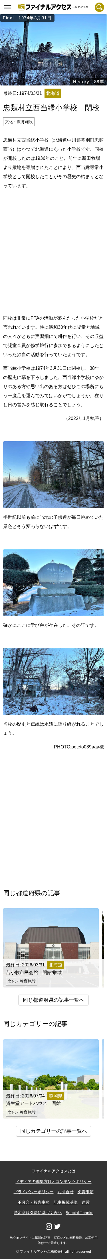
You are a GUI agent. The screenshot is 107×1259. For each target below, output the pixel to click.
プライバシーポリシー (34, 1191)
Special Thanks (79, 1212)
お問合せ (66, 1191)
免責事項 (86, 1191)
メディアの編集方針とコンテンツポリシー (54, 1181)
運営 (86, 1202)
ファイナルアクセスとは (54, 1171)
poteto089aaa (85, 746)
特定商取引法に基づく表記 (38, 1212)
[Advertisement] (53, 250)
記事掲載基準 (66, 1202)
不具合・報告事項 (34, 1202)
